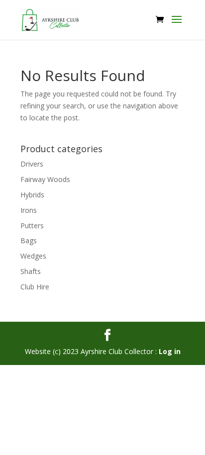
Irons (28, 210)
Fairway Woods (45, 179)
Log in (170, 351)
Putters (32, 225)
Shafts (30, 271)
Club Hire (34, 286)
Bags (28, 240)
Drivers (31, 164)
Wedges (33, 256)
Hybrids (32, 194)
